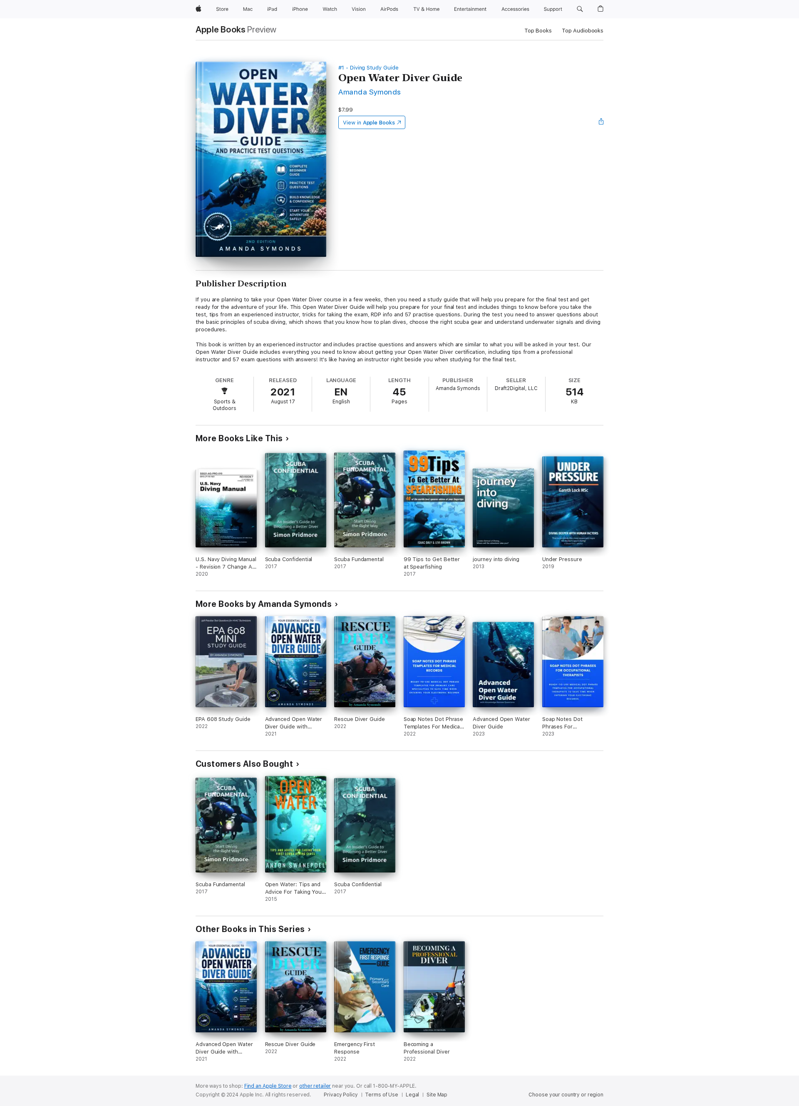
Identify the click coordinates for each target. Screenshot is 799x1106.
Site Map (437, 1095)
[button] (579, 9)
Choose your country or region (566, 1095)
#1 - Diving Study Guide (368, 68)
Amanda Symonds (369, 91)
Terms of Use (381, 1095)
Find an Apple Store (268, 1086)
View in (369, 122)
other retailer (315, 1086)
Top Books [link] (538, 30)
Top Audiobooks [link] (582, 30)
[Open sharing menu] (601, 122)
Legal (412, 1095)
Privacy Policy (340, 1095)
